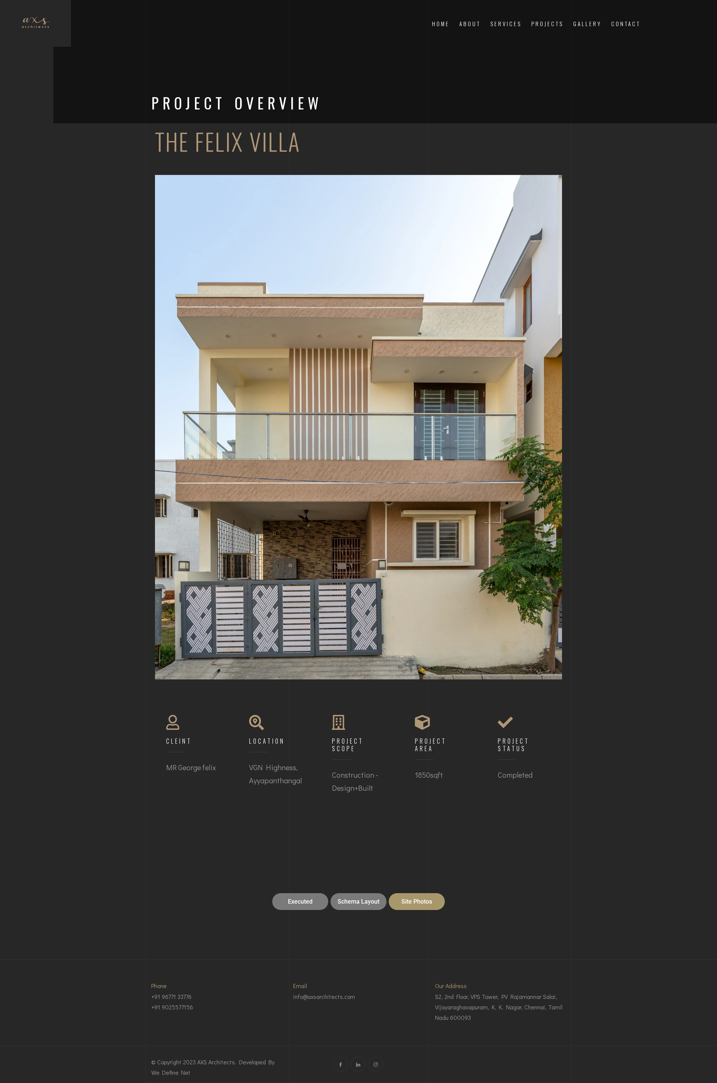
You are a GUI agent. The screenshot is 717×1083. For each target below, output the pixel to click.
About (470, 23)
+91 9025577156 (172, 1007)
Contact (625, 23)
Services (506, 23)
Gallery (587, 23)
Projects (547, 23)
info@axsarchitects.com (324, 996)
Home (441, 23)
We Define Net (170, 1072)
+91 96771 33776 (171, 996)
